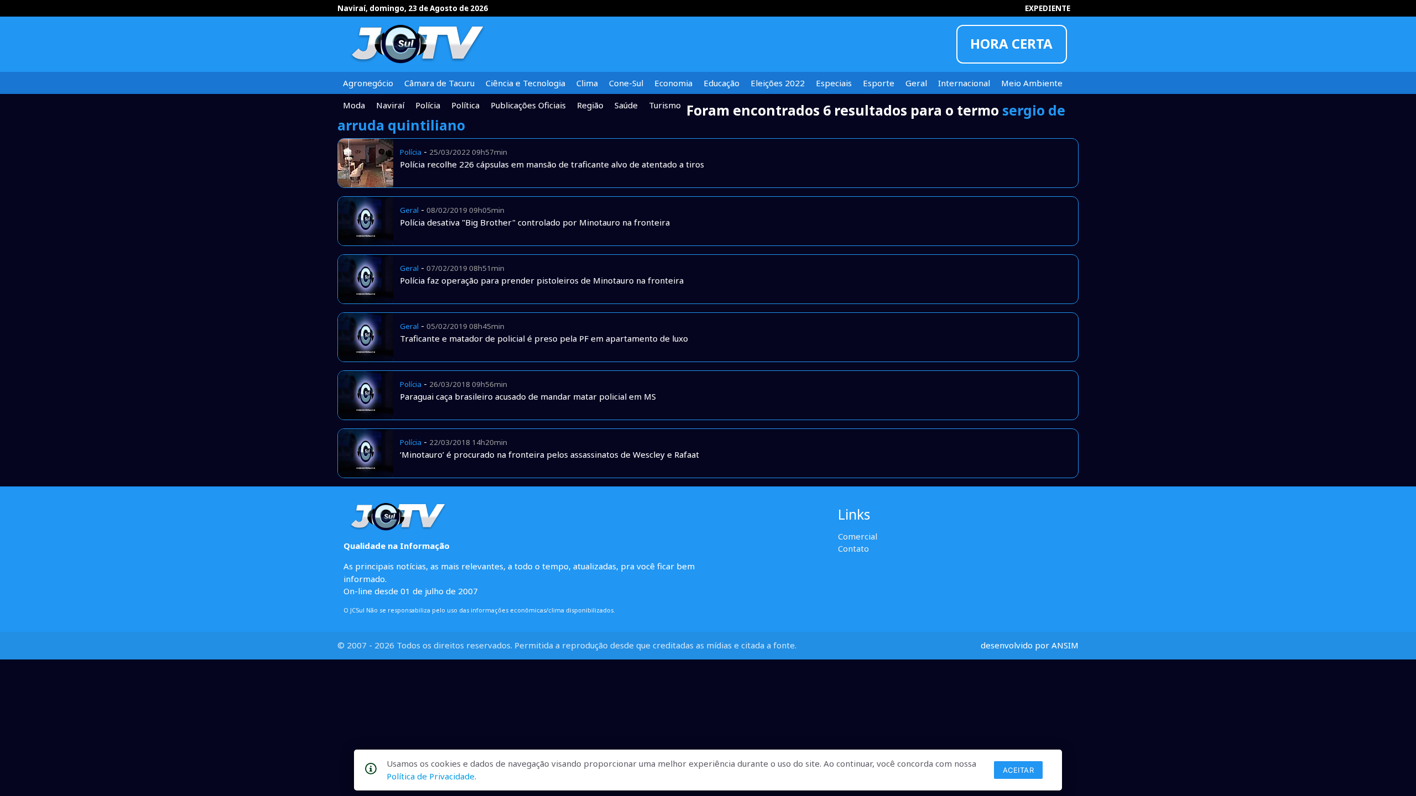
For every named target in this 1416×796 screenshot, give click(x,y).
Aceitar (1018, 770)
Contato (853, 548)
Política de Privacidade (431, 776)
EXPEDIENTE (1047, 8)
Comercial (857, 536)
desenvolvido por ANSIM (1030, 645)
